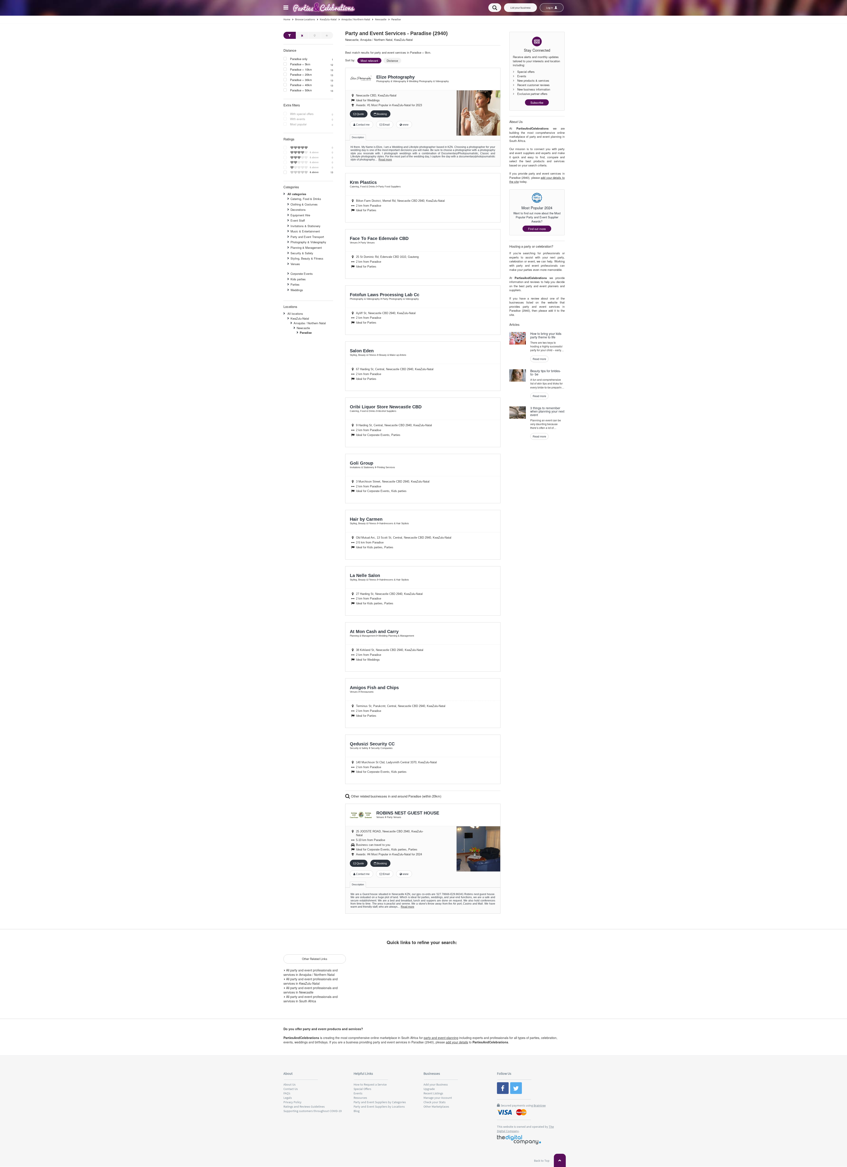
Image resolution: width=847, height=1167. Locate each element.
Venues (295, 264)
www (405, 124)
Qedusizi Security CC (372, 743)
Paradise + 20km (301, 75)
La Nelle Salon (365, 575)
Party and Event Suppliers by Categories (380, 1102)
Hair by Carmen (366, 519)
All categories (296, 194)
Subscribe (536, 102)
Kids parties (298, 279)
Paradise (306, 332)
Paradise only (298, 59)
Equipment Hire (300, 215)
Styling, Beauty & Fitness (306, 258)
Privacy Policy (292, 1102)
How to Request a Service (370, 1084)
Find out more (537, 229)
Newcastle (303, 328)
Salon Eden (362, 350)
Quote (360, 114)
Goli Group (361, 463)
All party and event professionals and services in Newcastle (310, 990)
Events (358, 1093)
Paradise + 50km (301, 90)
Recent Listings (433, 1093)
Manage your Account (438, 1098)
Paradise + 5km (300, 64)
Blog (357, 1111)
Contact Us (290, 1089)
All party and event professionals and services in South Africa (310, 998)
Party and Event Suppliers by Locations (379, 1107)
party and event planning (441, 1037)
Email (386, 124)
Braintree (540, 1105)
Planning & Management (306, 247)
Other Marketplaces (436, 1107)
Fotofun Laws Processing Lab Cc (384, 294)
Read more (385, 159)
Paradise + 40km (301, 85)
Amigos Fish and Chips (374, 687)
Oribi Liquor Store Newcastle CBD (386, 406)
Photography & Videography (308, 242)
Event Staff (297, 220)
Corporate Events (301, 273)
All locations (295, 313)
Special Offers (362, 1089)
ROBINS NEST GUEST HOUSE (407, 813)
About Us (289, 1084)
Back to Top (542, 1161)
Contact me (362, 124)
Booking (381, 114)
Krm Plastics (363, 182)
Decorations (298, 209)
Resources (360, 1098)
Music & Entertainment (305, 231)
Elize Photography (395, 77)
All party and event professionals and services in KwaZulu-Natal (310, 981)
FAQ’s (286, 1093)
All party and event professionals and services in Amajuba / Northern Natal (310, 972)
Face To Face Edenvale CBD (379, 238)
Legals (287, 1098)
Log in (549, 7)
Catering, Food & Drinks (305, 199)
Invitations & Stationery (305, 226)
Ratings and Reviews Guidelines (304, 1107)
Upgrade (429, 1089)
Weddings (296, 290)
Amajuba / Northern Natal (310, 323)
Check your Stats (435, 1102)
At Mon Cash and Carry (374, 631)
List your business (520, 7)
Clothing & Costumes (304, 204)
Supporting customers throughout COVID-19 (312, 1111)
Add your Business (436, 1084)
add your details (457, 1042)
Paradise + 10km (301, 70)
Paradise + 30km (301, 80)
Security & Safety (301, 253)
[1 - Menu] (286, 8)
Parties (295, 284)
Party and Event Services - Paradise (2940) (396, 33)
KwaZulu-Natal (299, 318)
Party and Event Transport (307, 237)
